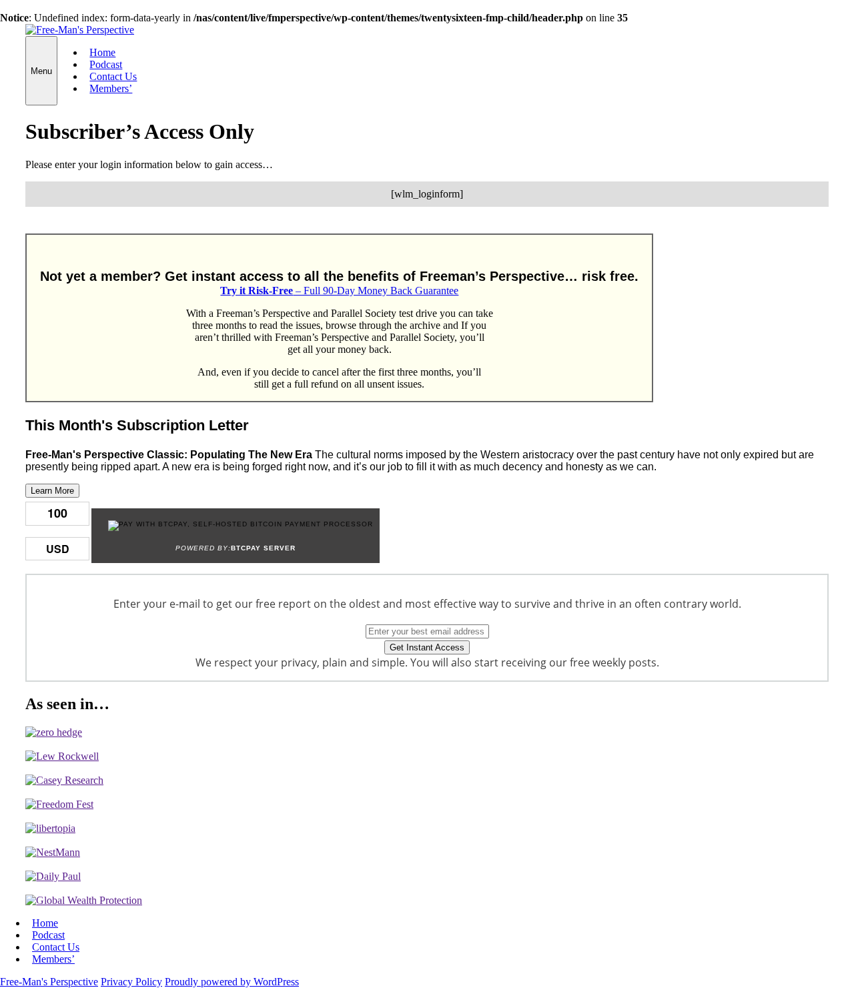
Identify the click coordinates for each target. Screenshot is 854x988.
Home (102, 52)
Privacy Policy (131, 981)
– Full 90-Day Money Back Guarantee (339, 290)
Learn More (52, 491)
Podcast (105, 64)
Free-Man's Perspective (49, 981)
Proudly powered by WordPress (232, 981)
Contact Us (113, 76)
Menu (41, 71)
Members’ (110, 88)
